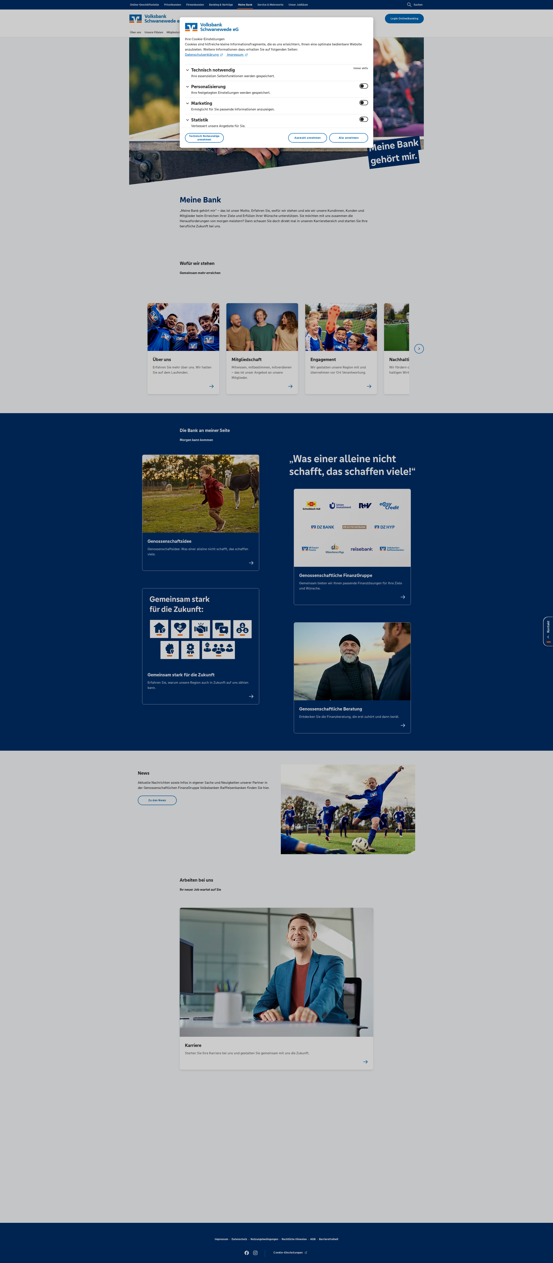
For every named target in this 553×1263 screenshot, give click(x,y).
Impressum (235, 55)
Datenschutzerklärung (202, 55)
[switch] (363, 86)
